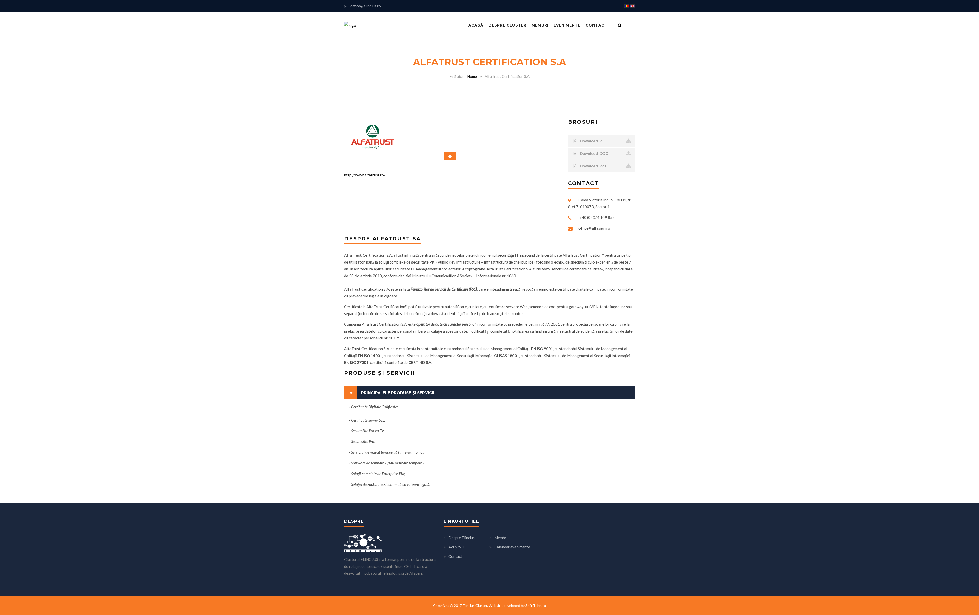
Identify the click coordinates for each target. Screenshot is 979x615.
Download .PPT (593, 166)
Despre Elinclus (461, 537)
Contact (597, 25)
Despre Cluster (507, 25)
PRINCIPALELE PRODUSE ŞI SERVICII (397, 392)
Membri (540, 25)
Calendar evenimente (512, 547)
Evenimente (567, 25)
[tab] (489, 392)
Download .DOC (593, 153)
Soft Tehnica (535, 605)
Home (472, 76)
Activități (456, 547)
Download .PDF (593, 141)
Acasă (475, 25)
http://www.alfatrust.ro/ (364, 175)
